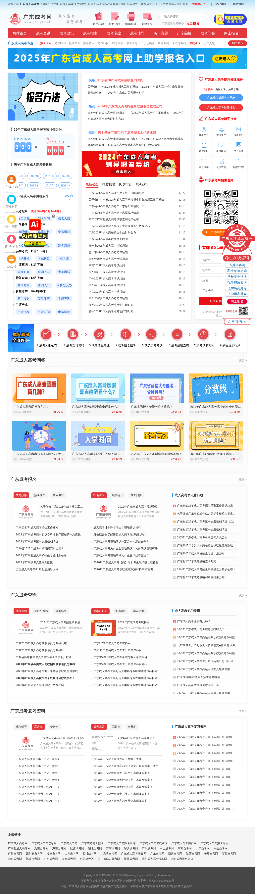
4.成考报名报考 (126, 345)
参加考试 (64, 271)
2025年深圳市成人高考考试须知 (108, 298)
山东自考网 (71, 853)
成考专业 (114, 33)
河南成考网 (113, 848)
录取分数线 (179, 43)
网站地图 (238, 4)
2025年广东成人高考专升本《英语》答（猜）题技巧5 (206, 776)
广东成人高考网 (29, 4)
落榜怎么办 (64, 285)
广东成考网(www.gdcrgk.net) (131, 875)
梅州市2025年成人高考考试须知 (108, 245)
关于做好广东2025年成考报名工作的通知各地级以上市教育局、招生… (61, 514)
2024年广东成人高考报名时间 (126, 92)
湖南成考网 (69, 858)
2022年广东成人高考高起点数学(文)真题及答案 (206, 653)
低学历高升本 (237, 294)
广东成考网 (51, 858)
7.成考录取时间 (204, 345)
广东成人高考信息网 (44, 843)
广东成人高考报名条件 (121, 843)
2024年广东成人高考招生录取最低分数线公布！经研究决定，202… (61, 629)
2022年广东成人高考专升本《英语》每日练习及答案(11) (206, 661)
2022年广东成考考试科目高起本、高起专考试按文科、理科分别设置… (139, 629)
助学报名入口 (200, 4)
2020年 (65, 175)
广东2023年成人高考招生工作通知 (148, 112)
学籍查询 (64, 298)
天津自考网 (203, 848)
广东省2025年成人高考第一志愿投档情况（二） (118, 206)
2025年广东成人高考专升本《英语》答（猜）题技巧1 (206, 808)
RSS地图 (220, 4)
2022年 (34, 175)
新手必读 (98, 24)
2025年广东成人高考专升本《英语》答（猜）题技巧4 (206, 784)
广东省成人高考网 (19, 848)
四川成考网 (89, 853)
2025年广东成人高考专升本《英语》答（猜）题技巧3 (206, 792)
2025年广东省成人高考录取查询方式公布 (114, 219)
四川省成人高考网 (109, 858)
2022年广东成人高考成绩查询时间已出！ (113, 138)
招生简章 (39, 495)
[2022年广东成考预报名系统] (131, 176)
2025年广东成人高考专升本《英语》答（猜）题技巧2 (206, 800)
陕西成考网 (77, 848)
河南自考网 (185, 848)
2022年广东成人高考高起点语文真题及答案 (203, 669)
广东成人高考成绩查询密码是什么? (198, 685)
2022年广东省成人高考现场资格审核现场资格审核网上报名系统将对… (139, 514)
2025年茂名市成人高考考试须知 (108, 258)
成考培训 (147, 24)
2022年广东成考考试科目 (133, 622)
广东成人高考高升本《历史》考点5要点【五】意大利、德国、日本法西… (61, 745)
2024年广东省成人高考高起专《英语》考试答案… (137, 745)
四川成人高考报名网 (154, 858)
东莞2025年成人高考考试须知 (107, 265)
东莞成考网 (87, 858)
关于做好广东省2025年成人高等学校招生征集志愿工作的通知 (126, 199)
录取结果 (61, 611)
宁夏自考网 (211, 853)
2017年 (49, 185)
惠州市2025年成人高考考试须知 (108, 252)
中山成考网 (167, 848)
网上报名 (231, 33)
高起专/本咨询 (237, 271)
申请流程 (23, 312)
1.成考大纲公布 (47, 345)
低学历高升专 (237, 288)
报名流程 (114, 24)
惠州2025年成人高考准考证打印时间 (111, 311)
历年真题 (161, 33)
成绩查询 (194, 43)
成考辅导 (137, 33)
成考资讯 (43, 33)
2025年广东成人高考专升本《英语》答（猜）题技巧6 (206, 769)
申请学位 (64, 312)
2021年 (49, 175)
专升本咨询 (237, 265)
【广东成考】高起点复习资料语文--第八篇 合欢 (206, 645)
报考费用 (88, 43)
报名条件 (74, 43)
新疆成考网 (131, 858)
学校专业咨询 (237, 276)
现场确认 (149, 43)
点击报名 (192, 23)
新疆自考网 (229, 853)
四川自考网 (175, 853)
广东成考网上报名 (92, 843)
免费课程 (64, 231)
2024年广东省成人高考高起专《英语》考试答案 (140, 738)
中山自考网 (221, 848)
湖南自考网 (41, 848)
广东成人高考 (69, 843)
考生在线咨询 (237, 258)
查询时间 (23, 271)
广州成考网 (149, 848)
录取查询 (163, 43)
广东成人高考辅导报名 (221, 107)
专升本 (54, 726)
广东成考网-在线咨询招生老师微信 (198, 677)
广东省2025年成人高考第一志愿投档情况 (114, 212)
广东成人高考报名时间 (214, 843)
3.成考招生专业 (99, 345)
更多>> (65, 185)
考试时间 (60, 43)
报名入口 (64, 218)
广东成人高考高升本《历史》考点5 (62, 738)
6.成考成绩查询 (179, 345)
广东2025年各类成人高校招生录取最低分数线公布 (119, 225)
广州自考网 (15, 853)
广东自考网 (157, 853)
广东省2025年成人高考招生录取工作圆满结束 (116, 193)
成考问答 (208, 33)
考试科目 (103, 43)
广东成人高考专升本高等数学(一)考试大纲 (134, 144)
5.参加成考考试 (152, 345)
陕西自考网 (193, 853)
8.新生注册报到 (230, 345)
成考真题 (99, 726)
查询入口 (44, 271)
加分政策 (117, 43)
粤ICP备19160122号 (161, 880)
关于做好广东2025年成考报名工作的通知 (113, 86)
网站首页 (20, 33)
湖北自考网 (95, 848)
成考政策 (67, 33)
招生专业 (58, 495)
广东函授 (184, 33)
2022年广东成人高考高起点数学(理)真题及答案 (206, 637)
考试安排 (23, 258)
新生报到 (23, 298)
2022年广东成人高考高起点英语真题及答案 (203, 693)
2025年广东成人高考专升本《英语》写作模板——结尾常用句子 (206, 745)
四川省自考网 (34, 853)
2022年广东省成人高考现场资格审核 (140, 506)
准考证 (64, 258)
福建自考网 (54, 853)
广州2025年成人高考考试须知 (107, 278)
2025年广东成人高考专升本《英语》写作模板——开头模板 (206, 737)
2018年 (34, 185)
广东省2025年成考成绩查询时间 (108, 239)
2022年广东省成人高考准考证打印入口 (201, 629)
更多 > (243, 360)
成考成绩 (21, 611)
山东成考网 (15, 858)
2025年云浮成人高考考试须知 (107, 285)
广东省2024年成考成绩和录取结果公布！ (202, 577)
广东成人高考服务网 (133, 853)
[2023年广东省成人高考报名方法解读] (43, 119)
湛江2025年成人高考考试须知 (107, 291)
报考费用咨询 (237, 282)
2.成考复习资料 (74, 345)
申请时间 (44, 312)
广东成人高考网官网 (183, 843)
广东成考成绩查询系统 (221, 97)
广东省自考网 (108, 853)
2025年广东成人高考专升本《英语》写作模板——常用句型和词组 (206, 761)
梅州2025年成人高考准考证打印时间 (111, 304)
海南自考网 (59, 848)
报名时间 (45, 43)
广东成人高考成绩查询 (153, 843)
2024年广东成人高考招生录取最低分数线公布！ (132, 106)
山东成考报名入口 (182, 858)
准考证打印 (133, 43)
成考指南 (90, 33)
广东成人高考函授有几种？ (194, 621)
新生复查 (44, 298)
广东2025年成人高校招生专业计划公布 (112, 232)
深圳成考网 (131, 848)
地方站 (236, 43)
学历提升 (130, 24)
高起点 (38, 726)
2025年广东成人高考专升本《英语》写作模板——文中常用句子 (206, 753)
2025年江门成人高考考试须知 (107, 272)
